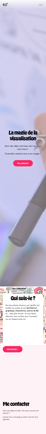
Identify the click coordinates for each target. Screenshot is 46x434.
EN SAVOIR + (12, 349)
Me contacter (23, 163)
